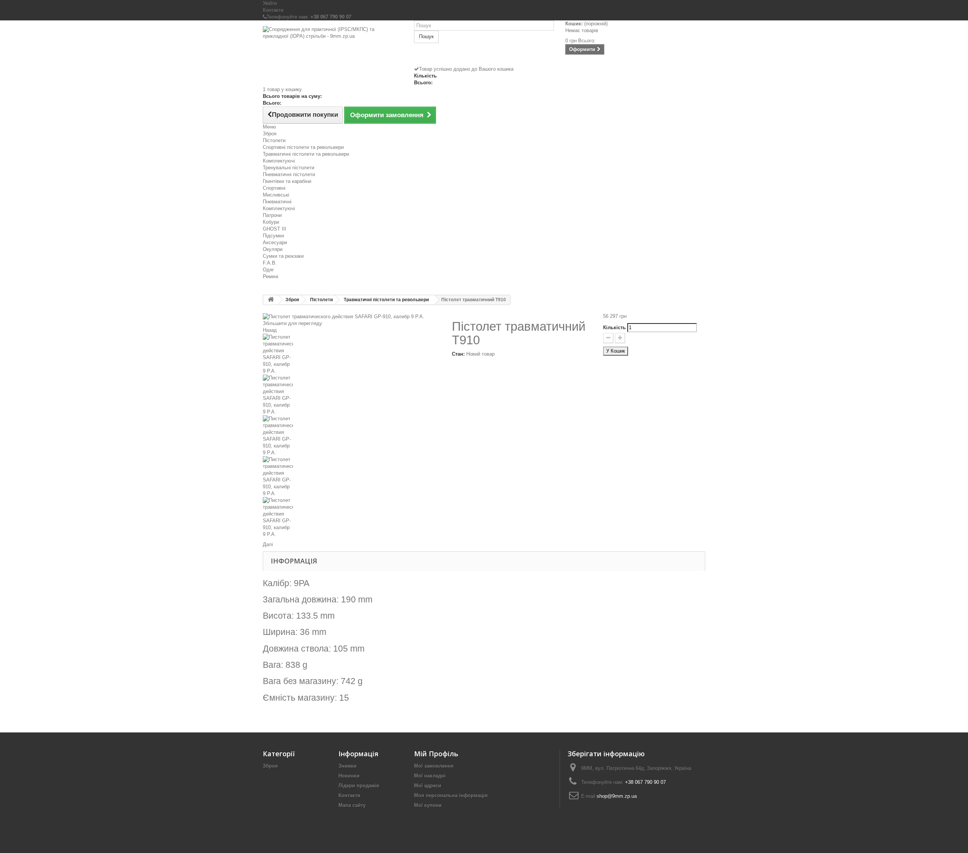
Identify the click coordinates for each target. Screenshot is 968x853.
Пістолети (274, 140)
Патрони (272, 215)
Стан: (458, 354)
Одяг (268, 269)
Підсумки (273, 235)
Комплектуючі (279, 161)
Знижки (347, 766)
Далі (268, 544)
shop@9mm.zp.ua (617, 796)
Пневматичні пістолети (289, 174)
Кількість (614, 327)
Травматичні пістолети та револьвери (306, 154)
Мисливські (276, 195)
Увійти (270, 3)
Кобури (271, 222)
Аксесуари (275, 242)
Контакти (273, 10)
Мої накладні (430, 776)
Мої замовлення (434, 766)
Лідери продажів (358, 785)
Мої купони (428, 805)
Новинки (349, 776)
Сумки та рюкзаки (283, 256)
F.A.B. (270, 263)
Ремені (270, 276)
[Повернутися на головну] (271, 300)
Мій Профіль (436, 753)
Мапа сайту (352, 805)
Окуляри (272, 249)
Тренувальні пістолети (288, 167)
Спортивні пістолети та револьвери (303, 147)
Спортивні (274, 188)
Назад (270, 330)
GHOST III (274, 229)
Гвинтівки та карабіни (287, 181)
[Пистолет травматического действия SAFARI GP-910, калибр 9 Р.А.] (352, 354)
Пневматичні (277, 201)
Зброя (269, 133)
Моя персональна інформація (451, 795)
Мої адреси (427, 785)
